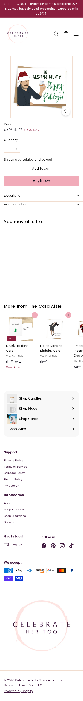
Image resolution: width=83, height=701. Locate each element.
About (8, 503)
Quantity (11, 140)
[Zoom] (66, 111)
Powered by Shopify (18, 691)
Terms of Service (15, 466)
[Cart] (66, 34)
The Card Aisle (45, 306)
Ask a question (15, 204)
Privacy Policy (13, 460)
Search (9, 522)
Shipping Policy (14, 473)
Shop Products (14, 509)
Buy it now (41, 181)
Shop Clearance (15, 516)
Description (13, 195)
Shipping (10, 159)
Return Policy (13, 479)
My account (12, 485)
